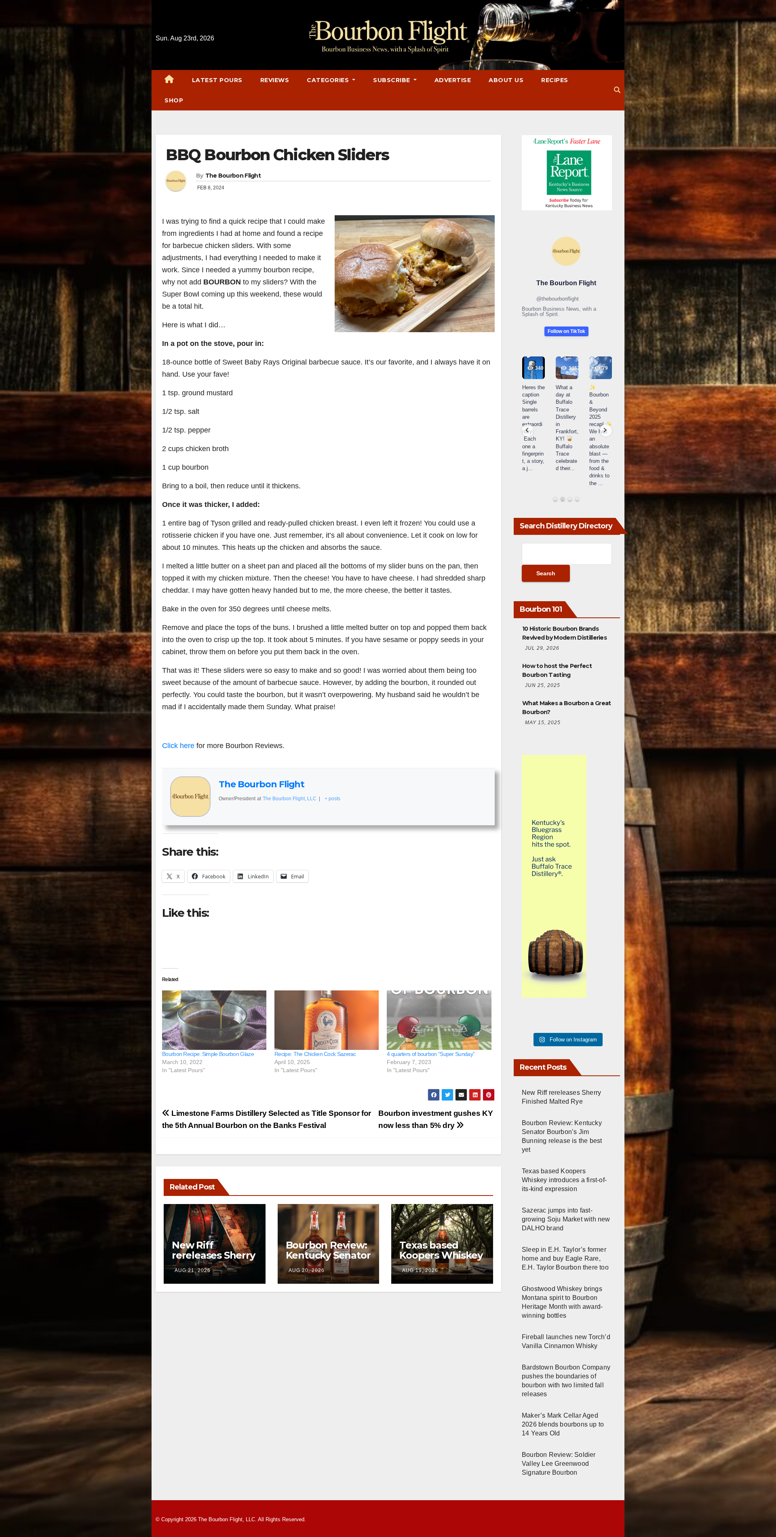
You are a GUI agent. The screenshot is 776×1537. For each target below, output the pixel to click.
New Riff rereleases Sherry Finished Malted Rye (213, 1260)
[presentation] (528, 430)
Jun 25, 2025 (542, 685)
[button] (617, 90)
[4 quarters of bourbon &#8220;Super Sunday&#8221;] (439, 1020)
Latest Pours (217, 80)
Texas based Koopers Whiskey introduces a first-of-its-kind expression (564, 1180)
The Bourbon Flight (233, 175)
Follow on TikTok (566, 331)
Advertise (452, 80)
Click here (178, 746)
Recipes (554, 80)
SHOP (173, 100)
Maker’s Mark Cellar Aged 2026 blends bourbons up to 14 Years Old (563, 1424)
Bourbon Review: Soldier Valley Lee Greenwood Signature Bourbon (559, 1463)
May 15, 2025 (543, 722)
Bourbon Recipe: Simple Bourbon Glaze (208, 1054)
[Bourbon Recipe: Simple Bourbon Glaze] (214, 1020)
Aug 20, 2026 (307, 1270)
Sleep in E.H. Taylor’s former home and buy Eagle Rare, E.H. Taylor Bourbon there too (565, 1258)
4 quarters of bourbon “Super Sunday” (430, 1054)
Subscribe (392, 80)
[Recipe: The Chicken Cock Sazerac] (326, 1020)
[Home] (169, 80)
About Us (506, 80)
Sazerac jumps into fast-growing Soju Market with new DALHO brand (566, 1219)
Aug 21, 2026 (193, 1270)
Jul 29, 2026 (542, 648)
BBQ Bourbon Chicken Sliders (277, 154)
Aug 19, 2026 (420, 1270)
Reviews (274, 80)
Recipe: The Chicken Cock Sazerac (315, 1054)
